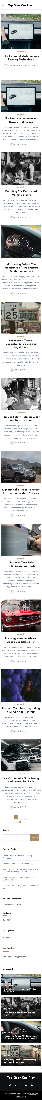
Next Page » (21, 822)
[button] (38, 46)
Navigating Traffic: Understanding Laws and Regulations (21, 344)
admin (10, 65)
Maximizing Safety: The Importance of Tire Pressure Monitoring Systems (21, 267)
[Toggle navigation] (3, 4)
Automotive (21, 51)
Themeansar (21, 1097)
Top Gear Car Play (20, 5)
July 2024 (7, 920)
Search (6, 830)
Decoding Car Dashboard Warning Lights (19, 864)
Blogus (33, 1094)
